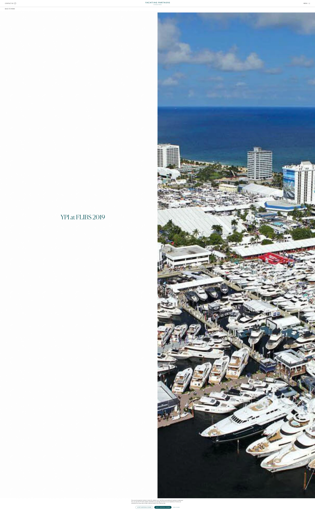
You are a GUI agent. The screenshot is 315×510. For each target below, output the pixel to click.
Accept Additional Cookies (144, 507)
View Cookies (176, 507)
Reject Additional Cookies (163, 507)
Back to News (10, 9)
